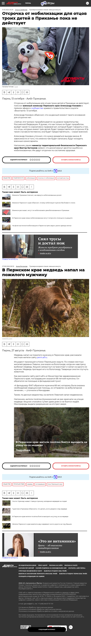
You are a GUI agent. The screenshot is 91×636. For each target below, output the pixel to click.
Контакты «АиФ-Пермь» (77, 568)
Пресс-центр (42, 565)
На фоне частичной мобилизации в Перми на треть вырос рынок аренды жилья (41, 226)
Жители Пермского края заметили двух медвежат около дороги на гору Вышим (42, 524)
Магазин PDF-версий (26, 568)
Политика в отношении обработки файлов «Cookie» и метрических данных (46, 611)
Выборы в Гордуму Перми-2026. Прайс (73, 573)
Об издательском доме (27, 565)
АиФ (16, 87)
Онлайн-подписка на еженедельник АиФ (51, 568)
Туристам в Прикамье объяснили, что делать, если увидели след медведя (39, 509)
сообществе (37, 108)
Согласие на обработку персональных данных (36, 607)
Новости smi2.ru (10, 259)
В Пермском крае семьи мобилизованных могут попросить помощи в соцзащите (42, 218)
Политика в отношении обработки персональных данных (40, 609)
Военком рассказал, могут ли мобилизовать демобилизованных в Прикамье (40, 210)
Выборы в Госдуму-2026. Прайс (55, 571)
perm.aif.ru (42, 357)
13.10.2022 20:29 (7, 10)
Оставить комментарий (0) (71, 160)
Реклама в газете (70, 565)
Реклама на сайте (56, 565)
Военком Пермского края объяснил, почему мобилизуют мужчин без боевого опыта (43, 203)
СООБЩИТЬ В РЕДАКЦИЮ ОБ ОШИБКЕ (31, 576)
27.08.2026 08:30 (8, 266)
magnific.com (7, 338)
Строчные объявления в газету (30, 571)
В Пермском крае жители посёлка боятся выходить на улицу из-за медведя (51, 444)
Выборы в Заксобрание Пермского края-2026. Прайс (38, 573)
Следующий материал (47, 629)
